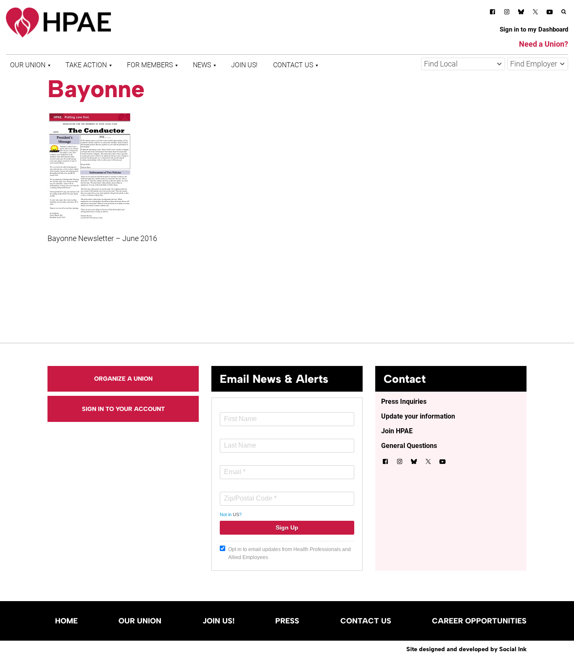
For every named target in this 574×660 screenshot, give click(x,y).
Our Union (27, 65)
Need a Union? (543, 44)
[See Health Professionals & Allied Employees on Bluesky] (521, 12)
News (202, 65)
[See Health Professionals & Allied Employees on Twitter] (535, 13)
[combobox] (463, 64)
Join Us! (244, 65)
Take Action (86, 65)
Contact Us (293, 65)
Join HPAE (397, 431)
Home (66, 621)
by (466, 649)
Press (287, 621)
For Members (150, 65)
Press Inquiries (404, 402)
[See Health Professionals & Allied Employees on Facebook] (492, 13)
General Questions (409, 446)
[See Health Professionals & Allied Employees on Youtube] (549, 13)
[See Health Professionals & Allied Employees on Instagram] (507, 13)
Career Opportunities (479, 621)
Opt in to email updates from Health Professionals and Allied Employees (289, 553)
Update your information (418, 416)
